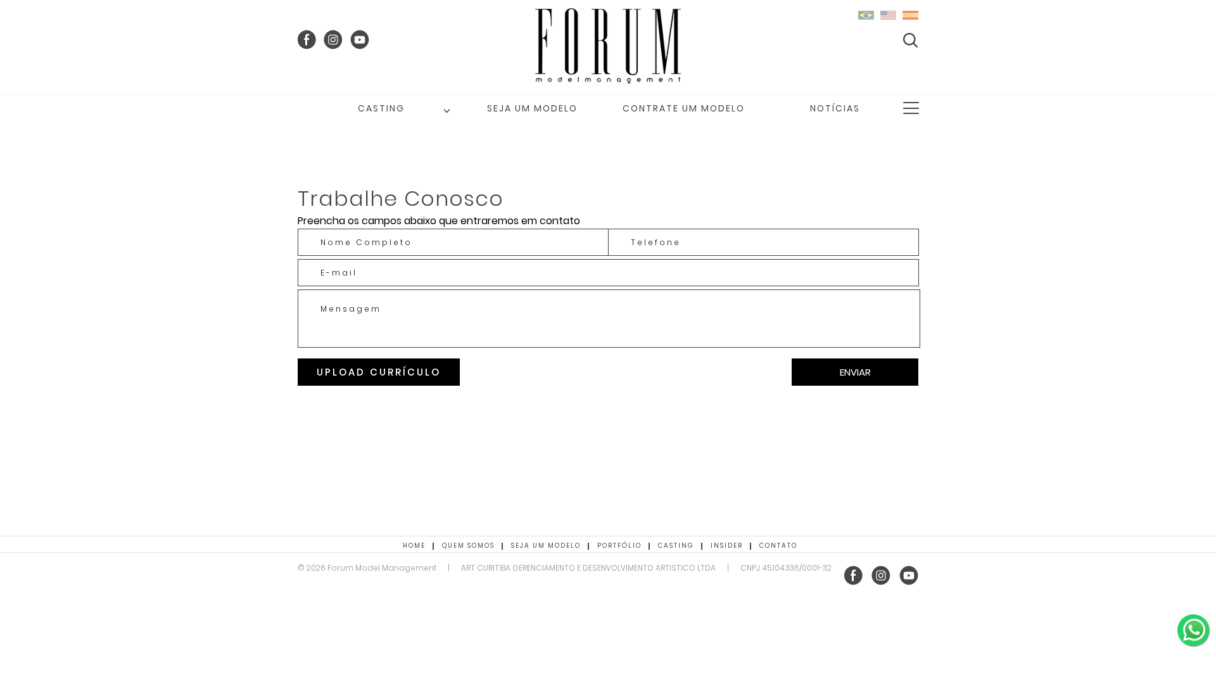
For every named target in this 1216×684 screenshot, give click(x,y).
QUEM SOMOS (468, 545)
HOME (414, 545)
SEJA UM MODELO (532, 108)
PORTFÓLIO (619, 545)
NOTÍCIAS (835, 108)
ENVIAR (855, 372)
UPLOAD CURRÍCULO (379, 372)
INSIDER (727, 545)
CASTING (381, 108)
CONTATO (778, 545)
